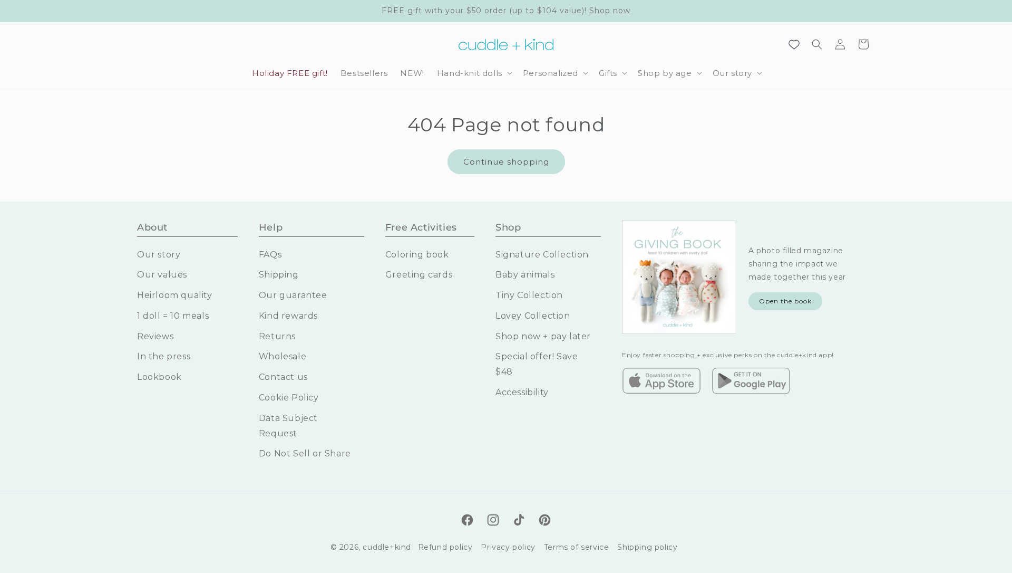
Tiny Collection (529, 295)
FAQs (270, 255)
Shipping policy (647, 547)
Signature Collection (542, 255)
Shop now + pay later (543, 336)
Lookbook (159, 377)
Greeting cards (418, 275)
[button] (474, 73)
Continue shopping (506, 162)
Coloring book (417, 255)
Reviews (155, 336)
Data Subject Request (288, 425)
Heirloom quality (174, 295)
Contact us (283, 377)
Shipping (279, 275)
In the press (163, 356)
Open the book (785, 301)
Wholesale (282, 356)
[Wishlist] (793, 44)
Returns (277, 336)
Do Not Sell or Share (305, 453)
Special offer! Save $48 (536, 364)
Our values (162, 275)
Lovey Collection (532, 316)
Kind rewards (288, 316)
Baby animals (524, 275)
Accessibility (522, 392)
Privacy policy (508, 547)
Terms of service (576, 547)
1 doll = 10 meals (173, 316)
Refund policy (445, 547)
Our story (158, 255)
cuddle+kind (387, 547)
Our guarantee (293, 295)
